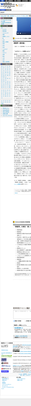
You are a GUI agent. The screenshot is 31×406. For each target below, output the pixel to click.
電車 (4, 34)
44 (25, 57)
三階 (23, 252)
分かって (27, 113)
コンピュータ (5, 32)
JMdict (22, 370)
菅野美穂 (22, 137)
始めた (23, 74)
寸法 (21, 175)
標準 (17, 155)
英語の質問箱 (6, 111)
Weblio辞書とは (5, 378)
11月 (24, 89)
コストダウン (25, 103)
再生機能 (26, 166)
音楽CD (19, 173)
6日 (18, 162)
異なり (23, 138)
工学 (4, 40)
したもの (27, 118)
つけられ (17, 135)
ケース (24, 59)
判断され (16, 68)
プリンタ (23, 248)
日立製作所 (18, 56)
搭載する (18, 63)
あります (27, 252)
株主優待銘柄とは (19, 327)
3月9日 (28, 100)
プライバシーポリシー (6, 384)
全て (2, 27)
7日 (23, 144)
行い (29, 140)
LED (19, 65)
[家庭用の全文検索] (8, 10)
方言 (4, 59)
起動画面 (28, 157)
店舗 (23, 90)
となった (17, 89)
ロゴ (19, 157)
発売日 (21, 133)
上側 (27, 59)
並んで (24, 65)
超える (22, 149)
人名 (4, 58)
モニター (27, 171)
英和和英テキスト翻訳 (21, 308)
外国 (24, 237)
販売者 (18, 264)
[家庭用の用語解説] (3, 10)
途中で (17, 140)
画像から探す (20, 380)
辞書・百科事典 (10, 15)
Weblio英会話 (6, 110)
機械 (20, 261)
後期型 (26, 94)
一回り (16, 164)
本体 (22, 59)
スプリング (22, 102)
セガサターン (18, 51)
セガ (22, 54)
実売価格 (27, 135)
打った (29, 102)
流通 (27, 137)
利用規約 (4, 382)
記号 (2, 103)
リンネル (22, 268)
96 (19, 102)
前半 (15, 74)
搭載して (17, 171)
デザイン (23, 96)
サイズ (23, 164)
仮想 (17, 168)
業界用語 (4, 31)
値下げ (16, 100)
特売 (27, 268)
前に (28, 239)
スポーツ (4, 52)
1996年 (17, 98)
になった (24, 81)
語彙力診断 (5, 113)
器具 (21, 229)
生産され (27, 120)
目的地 (19, 170)
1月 (20, 98)
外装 (18, 118)
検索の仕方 (4, 380)
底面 (27, 80)
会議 (27, 240)
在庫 (29, 92)
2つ (22, 65)
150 (25, 162)
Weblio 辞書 (3, 15)
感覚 (16, 170)
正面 (23, 61)
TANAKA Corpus (4, 350)
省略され (29, 63)
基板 (24, 76)
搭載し (18, 153)
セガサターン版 (21, 124)
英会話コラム (6, 108)
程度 (15, 70)
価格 (24, 57)
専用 (23, 171)
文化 (4, 45)
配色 (23, 157)
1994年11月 (17, 129)
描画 (24, 168)
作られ (27, 237)
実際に (28, 111)
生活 (4, 47)
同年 (22, 89)
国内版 (15, 54)
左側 (30, 61)
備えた (20, 155)
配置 (29, 76)
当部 (21, 240)
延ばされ (20, 107)
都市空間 (20, 168)
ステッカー (26, 85)
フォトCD (21, 166)
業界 (30, 250)
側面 (23, 80)
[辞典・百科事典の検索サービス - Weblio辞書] (8, 5)
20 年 (25, 239)
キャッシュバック (26, 98)
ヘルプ (3, 381)
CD (17, 78)
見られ (26, 151)
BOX (26, 92)
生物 (4, 54)
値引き (28, 90)
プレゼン (26, 242)
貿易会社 (19, 239)
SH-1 (26, 78)
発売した (27, 54)
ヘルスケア (5, 49)
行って (20, 159)
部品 (21, 76)
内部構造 (16, 114)
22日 (18, 57)
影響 (22, 114)
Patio (26, 233)
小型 (26, 74)
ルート (29, 137)
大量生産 (17, 103)
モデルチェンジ (23, 140)
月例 (25, 240)
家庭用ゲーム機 (24, 250)
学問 (4, 43)
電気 (27, 261)
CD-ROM (17, 175)
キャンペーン (21, 92)
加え (16, 85)
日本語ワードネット (17, 365)
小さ (19, 164)
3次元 (29, 168)
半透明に (22, 118)
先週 (18, 240)
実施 (20, 90)
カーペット (21, 255)
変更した (22, 109)
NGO (20, 244)
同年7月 (16, 87)
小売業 (22, 233)
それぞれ (16, 65)
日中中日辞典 (25, 0)
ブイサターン (23, 127)
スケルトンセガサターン (24, 116)
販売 (18, 266)
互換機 (19, 131)
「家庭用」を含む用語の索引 (21, 336)
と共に (19, 96)
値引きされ (18, 70)
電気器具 (22, 257)
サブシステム (21, 78)
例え (18, 250)
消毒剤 (21, 242)
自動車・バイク (6, 36)
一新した (29, 96)
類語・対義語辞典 (9, 0)
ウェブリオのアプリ (21, 378)
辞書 (2, 0)
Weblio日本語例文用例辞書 (22, 222)
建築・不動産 (5, 41)
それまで (26, 107)
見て (28, 61)
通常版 (21, 87)
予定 (21, 63)
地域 (26, 244)
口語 (26, 270)
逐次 (19, 111)
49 (19, 68)
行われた (22, 111)
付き (26, 125)
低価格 (15, 96)
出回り (19, 74)
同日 (26, 133)
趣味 (4, 50)
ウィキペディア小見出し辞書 (21, 15)
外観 (17, 80)
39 (21, 72)
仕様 (16, 131)
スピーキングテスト (7, 115)
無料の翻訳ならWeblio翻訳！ (21, 5)
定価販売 (29, 70)
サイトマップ (5, 385)
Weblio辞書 (15, 346)
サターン (17, 127)
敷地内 (22, 264)
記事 (24, 51)
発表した (19, 235)
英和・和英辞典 (17, 0)
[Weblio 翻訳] (16, 5)
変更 (19, 114)
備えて (28, 253)
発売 (20, 57)
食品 (4, 56)
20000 (18, 105)
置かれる (27, 264)
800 (27, 57)
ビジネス (4, 29)
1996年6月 (19, 144)
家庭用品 (19, 231)
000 (18, 67)
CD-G (23, 173)
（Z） (15, 144)
